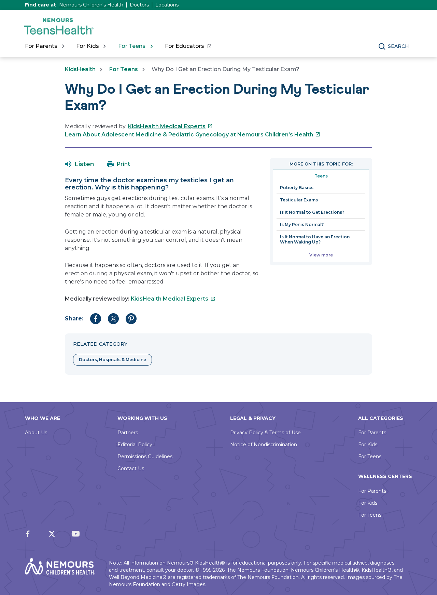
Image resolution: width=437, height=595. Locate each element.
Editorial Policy (134, 444)
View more (321, 254)
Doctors (139, 5)
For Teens (123, 69)
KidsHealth (80, 69)
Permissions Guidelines (144, 456)
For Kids (367, 444)
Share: (74, 318)
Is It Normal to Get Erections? (312, 212)
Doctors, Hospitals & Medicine (112, 359)
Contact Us (130, 468)
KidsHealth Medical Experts (170, 126)
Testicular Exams (299, 199)
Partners (127, 432)
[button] (80, 164)
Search (398, 46)
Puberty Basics (296, 187)
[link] (188, 46)
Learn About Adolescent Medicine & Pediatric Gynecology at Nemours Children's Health (192, 134)
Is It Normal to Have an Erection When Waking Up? (315, 239)
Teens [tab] (321, 175)
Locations (167, 5)
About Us (36, 432)
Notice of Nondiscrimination (263, 444)
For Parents (372, 432)
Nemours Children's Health (91, 5)
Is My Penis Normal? (302, 224)
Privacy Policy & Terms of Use (265, 432)
